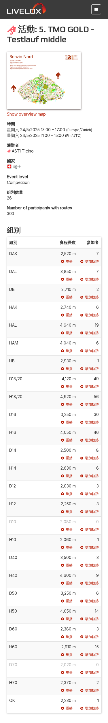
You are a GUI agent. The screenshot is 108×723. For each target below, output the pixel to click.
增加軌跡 (92, 261)
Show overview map (26, 114)
